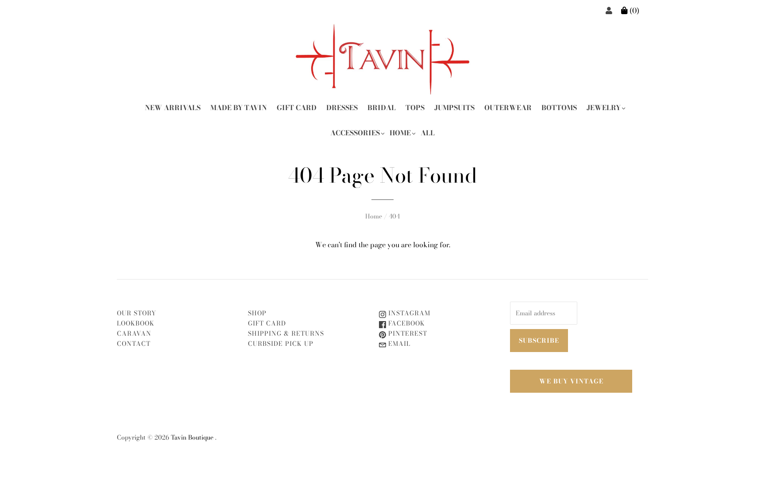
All (428, 133)
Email (398, 343)
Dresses (342, 108)
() (633, 10)
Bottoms (559, 108)
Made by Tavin (238, 108)
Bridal (381, 108)
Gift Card (297, 108)
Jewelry (604, 108)
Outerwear (508, 108)
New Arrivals (173, 108)
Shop (257, 313)
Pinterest (406, 333)
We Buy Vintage (571, 381)
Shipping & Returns (286, 333)
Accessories (355, 133)
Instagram (408, 313)
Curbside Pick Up (280, 343)
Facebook (405, 323)
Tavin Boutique (192, 437)
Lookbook (136, 323)
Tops (415, 108)
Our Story (136, 313)
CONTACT (134, 343)
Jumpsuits (454, 108)
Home (400, 133)
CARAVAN (134, 333)
